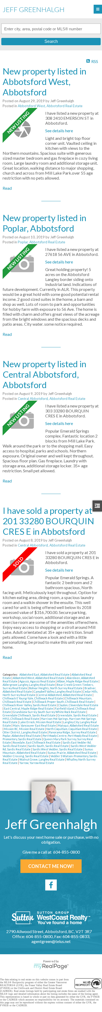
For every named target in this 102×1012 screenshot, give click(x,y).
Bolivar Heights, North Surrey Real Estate (56, 688)
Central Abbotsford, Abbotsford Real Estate (51, 398)
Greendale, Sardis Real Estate (77, 715)
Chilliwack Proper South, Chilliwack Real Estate (63, 701)
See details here (59, 130)
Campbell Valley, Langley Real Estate (58, 691)
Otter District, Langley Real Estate (25, 732)
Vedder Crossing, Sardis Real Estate (26, 756)
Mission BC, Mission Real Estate (24, 729)
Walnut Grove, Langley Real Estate (42, 759)
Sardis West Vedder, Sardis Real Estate (57, 749)
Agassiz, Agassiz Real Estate (37, 681)
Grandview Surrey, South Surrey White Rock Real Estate (49, 712)
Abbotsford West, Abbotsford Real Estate (50, 106)
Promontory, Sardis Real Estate (22, 739)
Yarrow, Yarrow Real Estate (36, 762)
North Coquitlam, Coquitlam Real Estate (72, 729)
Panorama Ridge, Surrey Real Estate (72, 732)
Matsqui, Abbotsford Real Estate (78, 725)
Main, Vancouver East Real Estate (34, 725)
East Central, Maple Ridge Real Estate (29, 708)
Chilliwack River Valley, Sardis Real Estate (30, 705)
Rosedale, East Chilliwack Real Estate (37, 742)
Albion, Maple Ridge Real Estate (78, 681)
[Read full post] (22, 129)
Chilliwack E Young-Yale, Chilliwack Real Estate (33, 698)
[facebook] (51, 884)
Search (51, 41)
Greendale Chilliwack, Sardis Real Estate (29, 715)
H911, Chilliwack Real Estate (21, 718)
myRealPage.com (51, 966)
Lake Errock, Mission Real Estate (40, 722)
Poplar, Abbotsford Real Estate (41, 242)
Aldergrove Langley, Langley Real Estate (29, 684)
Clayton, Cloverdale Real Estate (78, 705)
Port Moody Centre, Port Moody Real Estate (70, 735)
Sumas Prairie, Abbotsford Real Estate (72, 752)
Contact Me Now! (51, 866)
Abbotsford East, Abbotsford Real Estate (44, 674)
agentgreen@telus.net (51, 941)
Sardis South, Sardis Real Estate (48, 746)
